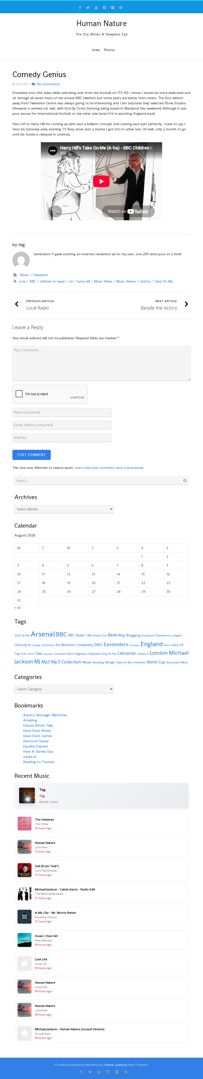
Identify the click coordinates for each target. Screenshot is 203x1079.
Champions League (168, 635)
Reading (98, 662)
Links (96, 50)
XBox (184, 662)
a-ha (22, 281)
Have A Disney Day (38, 751)
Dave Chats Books (37, 730)
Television (40, 275)
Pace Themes (138, 1065)
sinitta (145, 281)
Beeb (112, 635)
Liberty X (143, 653)
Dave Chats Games (37, 736)
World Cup (156, 662)
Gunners (59, 653)
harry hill (83, 281)
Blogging (133, 635)
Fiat (23, 653)
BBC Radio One (97, 635)
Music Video (103, 281)
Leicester (126, 653)
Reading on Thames (38, 762)
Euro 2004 (171, 645)
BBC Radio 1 (77, 635)
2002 (17, 635)
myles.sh (29, 756)
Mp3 (45, 662)
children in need (52, 281)
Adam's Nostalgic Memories (45, 715)
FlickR (30, 653)
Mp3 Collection (66, 662)
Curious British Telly (38, 725)
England (152, 644)
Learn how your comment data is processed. (109, 467)
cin (71, 281)
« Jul (17, 607)
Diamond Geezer (36, 741)
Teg (42, 796)
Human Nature (101, 23)
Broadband (147, 635)
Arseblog (30, 720)
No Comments (47, 84)
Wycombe (172, 662)
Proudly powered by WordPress (78, 1065)
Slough (110, 662)
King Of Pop (109, 653)
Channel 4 (22, 645)
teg (21, 244)
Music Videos (126, 281)
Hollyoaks (94, 653)
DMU (98, 644)
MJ (37, 661)
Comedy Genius (39, 74)
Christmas (47, 645)
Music (24, 275)
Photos (109, 50)
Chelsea (35, 645)
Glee (38, 653)
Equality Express (35, 746)
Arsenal (43, 634)
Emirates (134, 645)
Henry (70, 653)
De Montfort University (74, 644)
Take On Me (163, 281)
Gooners (48, 653)
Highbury (81, 654)
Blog (121, 635)
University (139, 662)
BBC (32, 281)
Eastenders (116, 644)
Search (185, 480)
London (159, 653)
